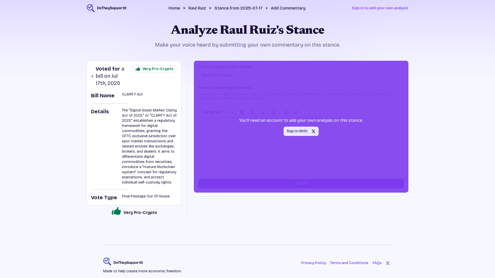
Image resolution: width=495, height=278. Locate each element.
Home (174, 8)
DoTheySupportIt (128, 262)
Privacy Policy (313, 263)
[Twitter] (388, 263)
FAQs (377, 263)
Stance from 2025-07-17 (238, 8)
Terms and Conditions (349, 263)
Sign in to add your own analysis (380, 8)
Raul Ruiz (197, 8)
